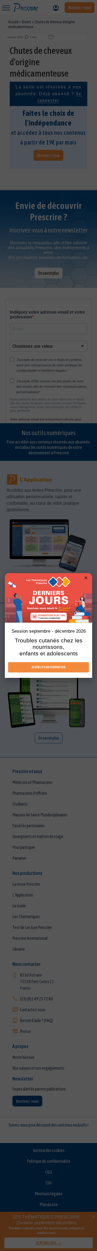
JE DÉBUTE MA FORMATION (48, 667)
